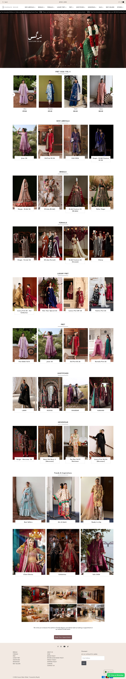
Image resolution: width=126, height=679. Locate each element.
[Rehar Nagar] (101, 192)
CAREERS (49, 663)
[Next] (113, 95)
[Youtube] (64, 646)
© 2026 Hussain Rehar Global (20, 677)
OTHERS (119, 7)
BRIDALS (41, 7)
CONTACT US (51, 665)
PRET (71, 7)
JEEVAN (61, 2)
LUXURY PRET (61, 7)
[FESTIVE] (50, 394)
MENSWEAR (91, 7)
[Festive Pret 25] (101, 294)
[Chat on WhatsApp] (116, 675)
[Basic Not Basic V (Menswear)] (50, 443)
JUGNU (65, 2)
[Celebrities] (63, 552)
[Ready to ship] (97, 499)
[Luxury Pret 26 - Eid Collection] (25, 294)
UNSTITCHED (80, 7)
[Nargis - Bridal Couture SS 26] (101, 141)
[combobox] (22, 2)
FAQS (48, 654)
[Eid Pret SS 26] (50, 141)
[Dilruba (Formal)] (50, 243)
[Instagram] (61, 646)
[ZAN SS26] (76, 141)
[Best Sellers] (29, 499)
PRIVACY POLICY (51, 660)
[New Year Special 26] (50, 294)
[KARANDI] (101, 394)
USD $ (109, 672)
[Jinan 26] (25, 141)
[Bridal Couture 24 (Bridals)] (76, 192)
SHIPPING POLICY (52, 662)
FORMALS (50, 7)
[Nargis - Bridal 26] (25, 192)
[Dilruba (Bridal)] (50, 192)
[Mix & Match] (63, 499)
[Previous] (13, 95)
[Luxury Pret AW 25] (76, 294)
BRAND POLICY (51, 656)
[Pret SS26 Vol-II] (25, 345)
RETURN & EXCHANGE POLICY (55, 658)
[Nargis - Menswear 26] (25, 443)
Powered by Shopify (34, 677)
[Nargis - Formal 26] (25, 243)
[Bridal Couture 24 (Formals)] (76, 243)
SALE (100, 7)
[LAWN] (25, 394)
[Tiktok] (67, 646)
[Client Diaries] (29, 552)
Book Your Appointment (63, 637)
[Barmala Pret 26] (101, 345)
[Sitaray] (101, 243)
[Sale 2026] (97, 552)
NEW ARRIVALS (29, 7)
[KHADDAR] (76, 394)
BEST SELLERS (110, 7)
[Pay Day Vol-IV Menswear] (76, 443)
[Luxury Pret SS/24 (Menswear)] (101, 443)
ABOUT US (50, 652)
